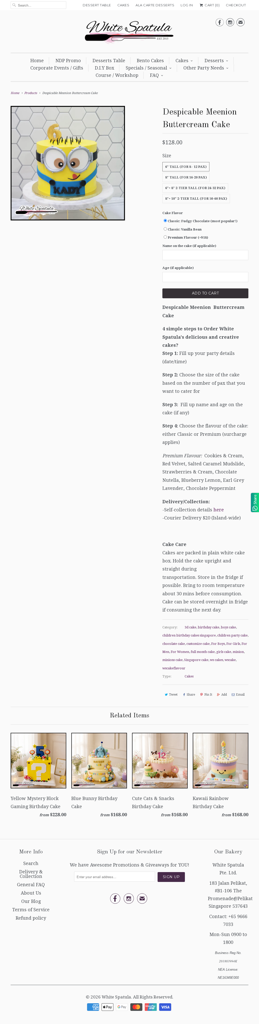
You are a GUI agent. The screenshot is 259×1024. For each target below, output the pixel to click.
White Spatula (116, 996)
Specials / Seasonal (146, 68)
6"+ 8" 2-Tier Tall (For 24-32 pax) (195, 188)
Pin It (208, 694)
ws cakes (216, 660)
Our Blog (31, 901)
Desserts (214, 60)
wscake (230, 660)
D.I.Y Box (104, 68)
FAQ (154, 75)
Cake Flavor (172, 213)
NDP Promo (68, 60)
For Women (180, 652)
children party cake (232, 635)
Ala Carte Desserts (155, 5)
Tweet (173, 694)
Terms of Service (31, 909)
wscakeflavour (173, 668)
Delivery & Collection (31, 874)
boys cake (228, 627)
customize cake (198, 644)
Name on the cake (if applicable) (189, 246)
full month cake (203, 652)
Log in (187, 5)
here (218, 509)
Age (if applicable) (178, 268)
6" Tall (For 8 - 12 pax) (186, 167)
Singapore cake (196, 660)
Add (224, 694)
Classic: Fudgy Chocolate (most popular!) (203, 221)
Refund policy (31, 918)
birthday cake (208, 627)
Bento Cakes (150, 60)
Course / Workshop (117, 75)
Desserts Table (109, 60)
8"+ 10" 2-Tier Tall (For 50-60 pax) (196, 198)
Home (37, 60)
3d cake (190, 627)
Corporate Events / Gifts (56, 68)
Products (30, 93)
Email (240, 694)
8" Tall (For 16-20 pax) (186, 177)
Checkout (236, 5)
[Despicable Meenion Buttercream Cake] (68, 163)
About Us (31, 893)
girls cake (223, 652)
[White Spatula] (129, 33)
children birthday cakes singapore (189, 635)
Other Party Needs (203, 68)
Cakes (123, 5)
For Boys (218, 644)
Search (30, 863)
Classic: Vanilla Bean (185, 229)
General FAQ (31, 884)
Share (191, 694)
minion (238, 652)
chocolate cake (173, 644)
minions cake (172, 660)
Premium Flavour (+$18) (188, 237)
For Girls (233, 644)
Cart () (212, 5)
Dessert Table (97, 5)
